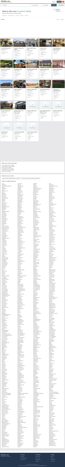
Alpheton (35, 186)
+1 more (15, 77)
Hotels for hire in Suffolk (6, 167)
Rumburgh (51, 377)
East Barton (51, 263)
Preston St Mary (36, 369)
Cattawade (35, 232)
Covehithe (35, 246)
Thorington (20, 410)
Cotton (3, 246)
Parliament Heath (21, 365)
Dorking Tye (20, 260)
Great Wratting (5, 290)
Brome (34, 218)
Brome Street (51, 218)
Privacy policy (53, 459)
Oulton (3, 363)
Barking (34, 193)
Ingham (19, 314)
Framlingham (20, 277)
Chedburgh (20, 234)
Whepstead (20, 433)
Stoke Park (35, 398)
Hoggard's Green (5, 307)
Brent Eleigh (4, 215)
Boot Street (35, 207)
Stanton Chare (36, 395)
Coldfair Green (52, 241)
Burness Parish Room (57, 69)
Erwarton (4, 268)
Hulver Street (36, 311)
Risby (34, 375)
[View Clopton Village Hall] (6, 84)
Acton (3, 183)
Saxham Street (20, 381)
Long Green (35, 335)
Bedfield (3, 200)
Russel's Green (20, 380)
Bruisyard (4, 222)
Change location (58, 11)
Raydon (3, 371)
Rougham (4, 377)
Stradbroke (4, 401)
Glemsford (35, 283)
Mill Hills (35, 349)
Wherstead (35, 433)
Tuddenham (20, 417)
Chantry (19, 233)
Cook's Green (4, 245)
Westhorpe (20, 429)
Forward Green (52, 275)
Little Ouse (4, 332)
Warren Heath (4, 424)
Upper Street (20, 420)
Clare (34, 238)
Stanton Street (52, 395)
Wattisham (20, 426)
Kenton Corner (5, 318)
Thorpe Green (20, 412)
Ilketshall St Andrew (37, 313)
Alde (50, 183)
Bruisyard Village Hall (5, 110)
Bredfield (51, 214)
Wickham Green (52, 434)
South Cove (4, 391)
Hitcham (35, 306)
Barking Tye (4, 194)
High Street (4, 304)
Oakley (19, 359)
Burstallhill (35, 224)
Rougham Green (21, 377)
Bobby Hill (20, 207)
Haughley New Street (53, 297)
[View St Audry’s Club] (45, 43)
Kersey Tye (35, 318)
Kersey (19, 318)
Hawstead (35, 298)
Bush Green (20, 226)
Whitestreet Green (5, 434)
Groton (34, 291)
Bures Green (35, 223)
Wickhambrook (52, 435)
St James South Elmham (6, 393)
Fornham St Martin (37, 275)
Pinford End (20, 366)
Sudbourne (20, 403)
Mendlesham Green (37, 344)
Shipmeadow (51, 384)
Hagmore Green (21, 294)
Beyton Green (4, 203)
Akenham (35, 183)
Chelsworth (20, 235)
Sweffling (35, 404)
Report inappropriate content (42, 465)
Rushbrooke (4, 378)
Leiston (19, 327)
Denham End (20, 257)
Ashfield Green (52, 188)
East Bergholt (4, 264)
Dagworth (35, 254)
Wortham (4, 445)
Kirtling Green (20, 321)
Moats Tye (4, 351)
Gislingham (4, 283)
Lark (18, 325)
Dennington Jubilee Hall (32, 69)
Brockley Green (5, 218)
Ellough (50, 266)
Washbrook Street (36, 424)
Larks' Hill (35, 325)
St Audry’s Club (43, 48)
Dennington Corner (53, 257)
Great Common (20, 286)
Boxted (3, 210)
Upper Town (51, 420)
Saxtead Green (5, 382)
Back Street (51, 190)
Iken (18, 313)
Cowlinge (3, 247)
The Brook (20, 407)
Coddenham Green (21, 241)
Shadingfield (4, 383)
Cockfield (35, 240)
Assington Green (36, 189)
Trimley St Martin (36, 416)
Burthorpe (51, 224)
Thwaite (3, 415)
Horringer (4, 311)
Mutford (35, 352)
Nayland (19, 353)
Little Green (20, 331)
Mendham (4, 344)
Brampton (35, 212)
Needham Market (5, 354)
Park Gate (4, 365)
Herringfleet (20, 302)
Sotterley (51, 389)
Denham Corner (5, 257)
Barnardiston (35, 194)
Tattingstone (20, 406)
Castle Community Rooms (32, 132)
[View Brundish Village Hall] (45, 64)
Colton (34, 243)
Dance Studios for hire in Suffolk (8, 166)
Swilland (50, 404)
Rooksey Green (20, 376)
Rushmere (35, 378)
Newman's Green (21, 355)
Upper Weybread (5, 421)
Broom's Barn (20, 221)
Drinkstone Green (21, 261)
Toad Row (51, 415)
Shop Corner (4, 386)
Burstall (19, 224)
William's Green (36, 437)
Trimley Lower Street (22, 416)
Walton (19, 423)
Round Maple (35, 377)
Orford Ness (35, 361)
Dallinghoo (20, 255)
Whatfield (51, 432)
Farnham (19, 270)
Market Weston (21, 341)
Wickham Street (36, 435)
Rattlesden (51, 370)
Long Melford (51, 335)
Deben (19, 256)
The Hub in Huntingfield (19, 132)
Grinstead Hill (4, 291)
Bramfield (4, 212)
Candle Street (20, 229)
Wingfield (51, 438)
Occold (50, 359)
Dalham (3, 255)
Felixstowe (35, 270)
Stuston (50, 401)
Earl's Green (20, 263)
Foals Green (35, 274)
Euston (19, 268)
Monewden (20, 351)
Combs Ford (4, 244)
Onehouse (4, 361)
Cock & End (4, 240)
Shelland (19, 383)
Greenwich (35, 290)
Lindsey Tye (35, 329)
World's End (4, 444)
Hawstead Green (52, 298)
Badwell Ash (35, 192)
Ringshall (3, 375)
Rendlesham (35, 372)
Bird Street (51, 203)
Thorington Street (36, 410)
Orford (19, 361)
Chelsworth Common (37, 235)
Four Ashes (4, 277)
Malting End (4, 341)
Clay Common (51, 238)
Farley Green (4, 270)
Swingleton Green (5, 405)
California (51, 228)
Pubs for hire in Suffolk (6, 171)
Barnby (50, 194)
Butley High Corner (53, 226)
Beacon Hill (20, 199)
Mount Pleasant (21, 352)
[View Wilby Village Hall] (19, 84)
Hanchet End (51, 294)
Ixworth (50, 314)
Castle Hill (4, 232)
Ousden (34, 363)
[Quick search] (63, 2)
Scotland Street (36, 382)
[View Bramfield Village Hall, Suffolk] (19, 43)
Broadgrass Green (52, 216)
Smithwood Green (36, 388)
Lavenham (4, 326)
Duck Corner (51, 261)
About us (52, 456)
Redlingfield (4, 372)
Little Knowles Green (37, 331)
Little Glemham (5, 331)
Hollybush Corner (52, 307)
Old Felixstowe (20, 360)
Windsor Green (36, 438)
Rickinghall (20, 374)
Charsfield (51, 233)
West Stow (4, 428)
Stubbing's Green (36, 401)
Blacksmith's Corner (37, 204)
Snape (50, 388)
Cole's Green (4, 243)
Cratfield (19, 249)
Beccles (34, 199)
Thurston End (51, 414)
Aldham (34, 184)
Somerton (35, 389)
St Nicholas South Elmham (54, 393)
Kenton (50, 317)
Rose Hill (50, 376)
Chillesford (4, 237)
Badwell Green (52, 192)
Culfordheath (35, 252)
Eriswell (50, 267)
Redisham (51, 371)
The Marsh (51, 407)
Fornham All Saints (5, 275)
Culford (19, 252)
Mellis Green (4, 343)
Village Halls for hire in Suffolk (8, 170)
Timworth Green (36, 415)
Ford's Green (51, 274)
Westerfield (51, 428)
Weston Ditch (20, 431)
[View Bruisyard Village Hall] (6, 105)
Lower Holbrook (36, 337)
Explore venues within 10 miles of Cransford (11, 178)
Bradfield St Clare (21, 211)
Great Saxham (51, 287)
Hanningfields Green (6, 295)
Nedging (35, 353)
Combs (50, 243)
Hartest (34, 296)
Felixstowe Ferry (52, 270)
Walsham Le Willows (6, 423)
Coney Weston (36, 244)
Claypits (19, 239)
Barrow (34, 195)
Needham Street (21, 354)
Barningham (20, 195)
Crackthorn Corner (21, 247)
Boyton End (51, 210)
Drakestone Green (52, 260)
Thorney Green (5, 411)
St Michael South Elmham (38, 393)
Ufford (50, 417)
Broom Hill (4, 221)
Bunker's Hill (20, 223)
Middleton (20, 347)
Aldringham (51, 184)
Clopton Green (52, 239)
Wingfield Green (5, 439)
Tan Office (35, 405)
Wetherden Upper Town (53, 431)
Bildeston (19, 203)
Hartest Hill (51, 296)
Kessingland (20, 319)
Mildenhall (20, 348)
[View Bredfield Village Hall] (6, 64)
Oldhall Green (51, 360)
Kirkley (3, 321)
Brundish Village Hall (44, 69)
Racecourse (20, 370)
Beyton (50, 201)
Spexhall (19, 392)
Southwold (51, 391)
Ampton (3, 187)
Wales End (35, 422)
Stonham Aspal (36, 399)
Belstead (50, 200)
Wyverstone (35, 445)
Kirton (34, 321)
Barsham (50, 195)
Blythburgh (4, 207)
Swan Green (20, 404)
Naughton (4, 353)
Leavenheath (4, 327)
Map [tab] (62, 19)
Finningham (35, 273)
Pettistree (4, 366)
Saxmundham (36, 381)
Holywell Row (36, 308)
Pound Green (4, 369)
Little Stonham (36, 332)
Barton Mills (4, 197)
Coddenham (4, 241)
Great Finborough (36, 286)
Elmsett (3, 267)
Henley (34, 301)
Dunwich (19, 262)
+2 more (15, 57)
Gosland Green (20, 284)
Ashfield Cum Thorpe (37, 188)
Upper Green (35, 418)
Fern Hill (3, 273)
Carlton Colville (52, 230)
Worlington (35, 444)
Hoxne (19, 311)
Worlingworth (52, 444)
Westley (50, 429)
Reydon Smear (5, 374)
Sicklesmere (20, 387)
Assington (19, 189)
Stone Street (4, 399)
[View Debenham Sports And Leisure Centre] (19, 105)
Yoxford (34, 446)
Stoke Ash (19, 398)
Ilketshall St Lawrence (53, 313)
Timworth (19, 415)
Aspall (3, 189)
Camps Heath (4, 229)
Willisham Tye (20, 438)
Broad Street (35, 216)
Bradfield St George (37, 211)
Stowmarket (35, 400)
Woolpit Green (36, 441)
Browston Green (52, 221)
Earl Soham (51, 262)
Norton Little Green (37, 358)
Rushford (19, 378)
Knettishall (4, 323)
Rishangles (51, 375)
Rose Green (35, 376)
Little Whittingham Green (7, 335)
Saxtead (50, 381)
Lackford (35, 323)
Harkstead (35, 295)
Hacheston (35, 292)
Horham (35, 309)
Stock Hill (51, 397)
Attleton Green (5, 190)
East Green (51, 264)
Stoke (3, 398)
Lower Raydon (5, 338)
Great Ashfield (52, 284)
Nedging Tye (51, 353)
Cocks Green (51, 240)
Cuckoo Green (51, 251)
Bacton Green (20, 192)
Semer (50, 382)
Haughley (19, 297)
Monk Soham (35, 351)
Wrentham (20, 445)
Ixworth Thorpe (5, 315)
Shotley (19, 386)
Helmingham (20, 300)
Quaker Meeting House (45, 89)
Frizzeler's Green (5, 279)
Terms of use (53, 461)
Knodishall (20, 323)
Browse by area (23, 459)
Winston (19, 439)
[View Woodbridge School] (19, 64)
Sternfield (35, 397)
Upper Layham (5, 420)
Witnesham (35, 440)
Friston (50, 278)
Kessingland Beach (36, 319)
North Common (21, 357)
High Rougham (52, 303)
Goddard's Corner (52, 283)
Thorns (50, 411)
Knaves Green (51, 321)
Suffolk (2, 49)
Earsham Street (36, 263)
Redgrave (35, 371)
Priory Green (51, 369)
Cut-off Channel (21, 254)
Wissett (34, 439)
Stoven (3, 400)
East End (19, 264)
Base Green (20, 197)
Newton (50, 355)
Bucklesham (4, 223)
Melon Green (35, 343)
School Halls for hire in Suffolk (8, 168)
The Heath (35, 407)
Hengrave (19, 301)
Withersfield (20, 440)
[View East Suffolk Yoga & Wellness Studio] (58, 43)
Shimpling (4, 384)
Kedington (20, 315)
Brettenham (35, 215)
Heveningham (4, 303)
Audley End (20, 190)
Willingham (51, 437)
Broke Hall (20, 218)
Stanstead (4, 395)
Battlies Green (20, 198)
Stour (50, 399)
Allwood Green (20, 186)
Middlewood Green (52, 347)
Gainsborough (51, 279)
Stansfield (51, 394)
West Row (51, 427)
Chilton (19, 237)
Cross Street (35, 250)
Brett (19, 215)
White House (51, 433)
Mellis (50, 342)
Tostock (3, 416)
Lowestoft (51, 338)
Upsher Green (20, 421)
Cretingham (4, 250)
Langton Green (5, 325)
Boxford (50, 209)
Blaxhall (19, 205)
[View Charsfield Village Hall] (6, 43)
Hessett (50, 302)
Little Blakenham (5, 330)
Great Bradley (51, 285)
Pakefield (3, 364)
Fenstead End (51, 272)
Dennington (35, 257)
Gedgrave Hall (52, 280)
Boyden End (20, 210)
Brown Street (35, 221)
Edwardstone (35, 266)
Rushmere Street (5, 380)
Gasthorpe (4, 280)
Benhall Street (36, 201)
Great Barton (4, 285)
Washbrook (20, 424)
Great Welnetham (36, 289)
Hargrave (19, 295)
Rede (19, 371)
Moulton (3, 352)
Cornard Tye (35, 245)
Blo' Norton (51, 205)
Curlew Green (4, 254)
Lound (19, 336)
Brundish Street (36, 222)
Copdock (19, 245)
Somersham (20, 389)
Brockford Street (36, 217)
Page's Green (51, 363)
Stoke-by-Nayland (52, 398)
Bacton (3, 192)
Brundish (19, 222)
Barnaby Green (20, 194)
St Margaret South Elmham (23, 393)
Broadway (4, 217)
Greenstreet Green (21, 290)
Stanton (19, 395)
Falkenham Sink (52, 269)
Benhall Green (20, 201)
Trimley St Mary (52, 416)
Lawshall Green (36, 326)
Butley (34, 226)
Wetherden (35, 431)
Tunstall (34, 417)
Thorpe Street (51, 412)
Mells (19, 343)
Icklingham (4, 313)
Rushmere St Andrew (53, 378)
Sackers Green (36, 380)
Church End (20, 238)
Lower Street (20, 338)
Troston (3, 417)
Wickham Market (5, 435)
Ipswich (34, 314)
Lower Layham (52, 337)
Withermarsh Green (53, 439)
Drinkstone (4, 261)
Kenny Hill (20, 317)
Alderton (19, 184)
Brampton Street (52, 212)
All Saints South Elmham (6, 186)
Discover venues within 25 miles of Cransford (30, 178)
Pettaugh (51, 365)
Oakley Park (35, 359)
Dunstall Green (5, 262)
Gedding (35, 280)
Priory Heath (4, 370)
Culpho (50, 252)
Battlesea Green (5, 198)
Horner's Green (52, 309)
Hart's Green (20, 296)
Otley (50, 361)
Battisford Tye (51, 197)
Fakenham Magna (21, 269)
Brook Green (20, 220)
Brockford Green (21, 217)
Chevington (51, 235)
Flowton (19, 274)
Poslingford (35, 367)
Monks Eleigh (51, 351)
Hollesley (35, 307)
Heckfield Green (5, 300)
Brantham (35, 214)
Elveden (34, 267)
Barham (19, 193)
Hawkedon (20, 298)
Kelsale (34, 315)
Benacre (3, 201)
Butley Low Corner (5, 227)
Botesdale (4, 209)
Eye (49, 268)
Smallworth (20, 388)
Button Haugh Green (22, 227)
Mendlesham (20, 344)
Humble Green (52, 311)
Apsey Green (35, 187)
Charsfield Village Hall (6, 48)
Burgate (50, 223)
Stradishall (20, 401)
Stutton (3, 403)
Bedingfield (20, 200)
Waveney (51, 426)
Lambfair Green (21, 324)
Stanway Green (5, 397)
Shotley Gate (35, 386)
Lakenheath (4, 324)
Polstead (3, 367)
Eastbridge (4, 266)
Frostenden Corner (37, 279)
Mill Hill (19, 349)
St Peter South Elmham (6, 394)
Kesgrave (3, 319)
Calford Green (36, 228)
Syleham (19, 405)
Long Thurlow (4, 336)
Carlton (34, 230)
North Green (51, 357)
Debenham (35, 256)
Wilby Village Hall (18, 89)
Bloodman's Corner (5, 206)
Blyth (50, 206)
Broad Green (20, 216)
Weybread (35, 432)
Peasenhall (35, 365)
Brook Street (51, 220)
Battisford (35, 197)
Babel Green (35, 190)
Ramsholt (35, 370)
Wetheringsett (4, 432)
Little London (51, 331)
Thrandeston (20, 414)
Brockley (50, 217)
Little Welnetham (36, 334)
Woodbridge (51, 440)
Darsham (3, 256)
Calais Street (20, 228)
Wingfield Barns (4, 132)
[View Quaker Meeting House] (45, 84)
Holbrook (19, 307)
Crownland (20, 251)
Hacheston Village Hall (32, 89)
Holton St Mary (20, 308)
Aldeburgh (4, 184)
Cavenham (4, 233)
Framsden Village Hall (31, 110)
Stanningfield (35, 394)
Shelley (34, 383)
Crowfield (51, 250)
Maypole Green (21, 342)
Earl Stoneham (5, 263)
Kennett (3, 317)
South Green (20, 391)
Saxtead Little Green (22, 382)
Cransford (4, 249)
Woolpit (19, 441)
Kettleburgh (4, 320)
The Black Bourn (5, 407)
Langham (51, 324)
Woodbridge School (18, 69)
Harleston (51, 295)
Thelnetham (51, 409)
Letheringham (36, 327)
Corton (50, 245)
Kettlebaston (51, 319)
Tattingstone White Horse (38, 406)
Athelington (51, 189)
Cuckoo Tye (4, 252)
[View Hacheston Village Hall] (32, 84)
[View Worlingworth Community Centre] (58, 84)
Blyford (34, 206)
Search (54, 5)
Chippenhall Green (5, 238)
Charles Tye (35, 233)
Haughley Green (36, 297)
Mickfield (35, 346)
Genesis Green (4, 281)
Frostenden (20, 279)
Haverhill (4, 298)
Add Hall (59, 1)
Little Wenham (52, 334)
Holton (3, 308)
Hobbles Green (52, 306)
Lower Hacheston (21, 337)
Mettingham (20, 346)
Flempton (51, 273)
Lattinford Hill (52, 325)
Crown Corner (4, 251)
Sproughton (35, 392)
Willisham (4, 438)
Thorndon (51, 410)
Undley (19, 418)
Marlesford (35, 341)
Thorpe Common (5, 412)
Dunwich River (36, 262)
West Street (20, 428)
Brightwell (4, 216)
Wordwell (35, 443)
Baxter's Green (52, 198)
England (5, 49)
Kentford (35, 317)
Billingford (35, 203)
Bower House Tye (36, 209)
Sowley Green (4, 392)
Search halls (22, 456)
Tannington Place (5, 406)
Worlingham (20, 444)
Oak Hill (3, 359)
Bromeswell (4, 220)
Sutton (50, 403)
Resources (37, 461)
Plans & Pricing (38, 459)
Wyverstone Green (52, 445)
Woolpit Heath (52, 441)
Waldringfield (4, 422)
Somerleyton (4, 389)
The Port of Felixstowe (6, 409)
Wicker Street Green (37, 434)
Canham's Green (36, 229)
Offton (3, 360)
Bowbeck (19, 209)
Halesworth (35, 294)
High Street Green (21, 304)
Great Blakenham (36, 285)
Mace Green (4, 340)
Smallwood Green (5, 388)
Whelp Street (4, 433)
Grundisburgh (51, 291)
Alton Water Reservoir (53, 186)
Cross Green (20, 250)
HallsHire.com (5, 454)
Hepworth (4, 302)
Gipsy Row (35, 281)
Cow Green (51, 246)
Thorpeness (4, 414)
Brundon (50, 222)
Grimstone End (52, 290)
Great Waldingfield (21, 289)
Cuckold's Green (36, 251)
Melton (50, 343)
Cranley (34, 247)
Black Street (20, 204)
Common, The (20, 244)
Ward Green (51, 423)
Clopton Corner (36, 239)
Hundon (3, 312)
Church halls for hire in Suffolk (8, 165)
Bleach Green (35, 205)
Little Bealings (52, 329)
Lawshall (19, 326)
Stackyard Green (21, 394)
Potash (50, 367)
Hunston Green (36, 312)
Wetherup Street (21, 432)
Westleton (35, 429)
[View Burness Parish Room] (58, 64)
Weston (3, 431)
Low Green (35, 336)
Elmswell (19, 267)
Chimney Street (52, 237)
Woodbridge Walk (5, 441)
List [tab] (58, 19)
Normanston (4, 357)
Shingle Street (36, 384)
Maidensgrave (52, 340)
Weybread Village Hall (57, 110)
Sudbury (35, 403)
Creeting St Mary (52, 249)
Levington (51, 327)
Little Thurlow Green (6, 334)
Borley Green (51, 207)
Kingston (50, 320)
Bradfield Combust (5, 211)
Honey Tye (51, 308)
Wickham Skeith (21, 435)
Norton (19, 358)
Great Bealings (20, 285)
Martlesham (51, 341)
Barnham (3, 195)
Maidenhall (35, 340)
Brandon (19, 214)
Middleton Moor (36, 347)
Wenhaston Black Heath (22, 427)
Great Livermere (36, 287)
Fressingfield (4, 278)
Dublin (34, 261)
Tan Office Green (52, 405)
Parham (50, 364)
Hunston (19, 312)
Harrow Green (5, 296)
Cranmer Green (52, 247)
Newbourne (4, 355)
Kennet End (51, 315)
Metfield (50, 344)
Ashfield (19, 188)
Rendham (19, 372)
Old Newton (35, 360)
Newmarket (35, 355)
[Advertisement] (32, 28)
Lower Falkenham (52, 336)
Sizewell (35, 387)
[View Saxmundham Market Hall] (32, 43)
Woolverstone (4, 443)
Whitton (19, 434)
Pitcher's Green (36, 366)
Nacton (50, 352)
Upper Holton (51, 418)
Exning (34, 268)
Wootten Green (20, 443)
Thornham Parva (36, 411)
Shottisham (51, 386)
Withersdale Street (5, 440)
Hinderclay (4, 306)
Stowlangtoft (20, 400)
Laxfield (50, 326)
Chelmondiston (5, 235)
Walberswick (51, 421)
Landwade (35, 324)
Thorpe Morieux (36, 412)
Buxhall (50, 227)
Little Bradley (20, 330)
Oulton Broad (20, 363)
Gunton (19, 292)
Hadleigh (51, 292)
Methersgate (4, 346)
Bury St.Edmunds (5, 226)
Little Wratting (20, 335)
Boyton (34, 210)
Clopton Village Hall (5, 89)
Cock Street (20, 240)
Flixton (3, 274)
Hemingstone (35, 300)
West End (35, 427)
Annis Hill (19, 187)
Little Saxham (20, 332)
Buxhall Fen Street (5, 228)
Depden (34, 258)
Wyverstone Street (5, 446)
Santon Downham (52, 380)
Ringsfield (35, 374)
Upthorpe (35, 421)
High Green (35, 303)
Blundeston (20, 206)
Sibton (3, 387)
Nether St (35, 354)
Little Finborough (52, 330)
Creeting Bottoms (36, 249)
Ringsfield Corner (52, 374)
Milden (3, 348)
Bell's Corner (35, 200)
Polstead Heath (20, 367)
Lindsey (19, 329)
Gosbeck (3, 284)
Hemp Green (4, 301)
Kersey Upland (52, 318)
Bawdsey (35, 198)
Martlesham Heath (5, 342)
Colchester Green (36, 241)
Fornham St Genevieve (22, 275)
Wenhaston (4, 427)
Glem (19, 283)
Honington (4, 309)
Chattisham (4, 234)
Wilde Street (20, 437)
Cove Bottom (20, 246)
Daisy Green (51, 254)
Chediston (35, 234)
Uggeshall (4, 418)
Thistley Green (5, 410)
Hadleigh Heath (5, 294)
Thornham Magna (21, 411)
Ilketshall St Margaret (6, 314)
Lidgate (3, 329)
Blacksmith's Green (52, 204)
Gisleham (51, 281)
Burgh (3, 224)
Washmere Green (52, 424)
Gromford (19, 291)
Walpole (50, 422)
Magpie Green (20, 340)
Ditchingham (4, 260)
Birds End (4, 204)
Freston (19, 278)
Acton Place (20, 183)
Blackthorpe (4, 205)
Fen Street (20, 272)
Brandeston (4, 214)
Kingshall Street (36, 320)
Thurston (35, 414)
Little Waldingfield (21, 334)
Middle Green (4, 347)
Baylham (3, 199)
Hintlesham (20, 306)
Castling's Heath (21, 232)
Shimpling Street (21, 384)
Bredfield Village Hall (5, 69)
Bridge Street (51, 215)
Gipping (19, 281)
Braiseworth (51, 211)
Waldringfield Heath (22, 422)
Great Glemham (52, 286)
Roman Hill (4, 376)
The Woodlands (21, 409)
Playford (50, 366)
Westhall (3, 429)
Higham (34, 304)
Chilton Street (36, 237)
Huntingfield (51, 312)
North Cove (35, 357)
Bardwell (3, 193)
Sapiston (3, 381)
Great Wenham (52, 289)
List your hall (38, 456)
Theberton (35, 409)
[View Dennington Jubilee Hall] (32, 64)
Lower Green (4, 337)
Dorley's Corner (36, 260)
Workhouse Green (52, 443)
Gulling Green (4, 292)
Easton (19, 266)
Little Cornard (36, 330)
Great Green (4, 287)
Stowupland (51, 400)
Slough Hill (51, 387)
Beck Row (51, 199)
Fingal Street (20, 273)
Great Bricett (4, 286)
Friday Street (35, 278)
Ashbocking (4, 188)
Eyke (3, 269)
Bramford (19, 212)
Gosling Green (36, 284)
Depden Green (52, 258)
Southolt (35, 391)
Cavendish (51, 232)
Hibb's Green (20, 303)
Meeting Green (36, 342)
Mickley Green (52, 346)
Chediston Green (52, 234)
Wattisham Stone (36, 426)
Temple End (51, 406)
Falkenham (35, 269)
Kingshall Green (21, 320)
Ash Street (51, 187)
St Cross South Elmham (53, 392)
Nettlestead (51, 354)
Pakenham (20, 364)
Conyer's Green (52, 244)
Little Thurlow (52, 332)
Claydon (3, 239)
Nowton (50, 358)
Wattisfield (4, 426)
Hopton (19, 309)
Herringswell (35, 302)
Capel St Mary (20, 230)
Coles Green (20, 243)
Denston (19, 258)
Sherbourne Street (52, 383)
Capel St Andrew (5, 230)
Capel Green (51, 229)
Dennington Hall (5, 258)
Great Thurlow (5, 289)
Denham (50, 256)
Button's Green (36, 227)
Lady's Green (51, 323)
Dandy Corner (36, 255)
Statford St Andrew (21, 397)
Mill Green (51, 348)
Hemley (50, 300)
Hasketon (3, 297)
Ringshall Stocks (21, 375)
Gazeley (19, 280)
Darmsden (51, 255)
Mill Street (51, 349)
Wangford (35, 423)
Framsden (35, 277)
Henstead (51, 301)
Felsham (3, 272)
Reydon (50, 372)
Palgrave (35, 364)
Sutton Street (4, 404)
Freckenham (51, 277)
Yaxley (19, 446)
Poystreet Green (21, 369)
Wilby (3, 437)
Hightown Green (52, 304)
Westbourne (35, 428)
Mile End (35, 348)
